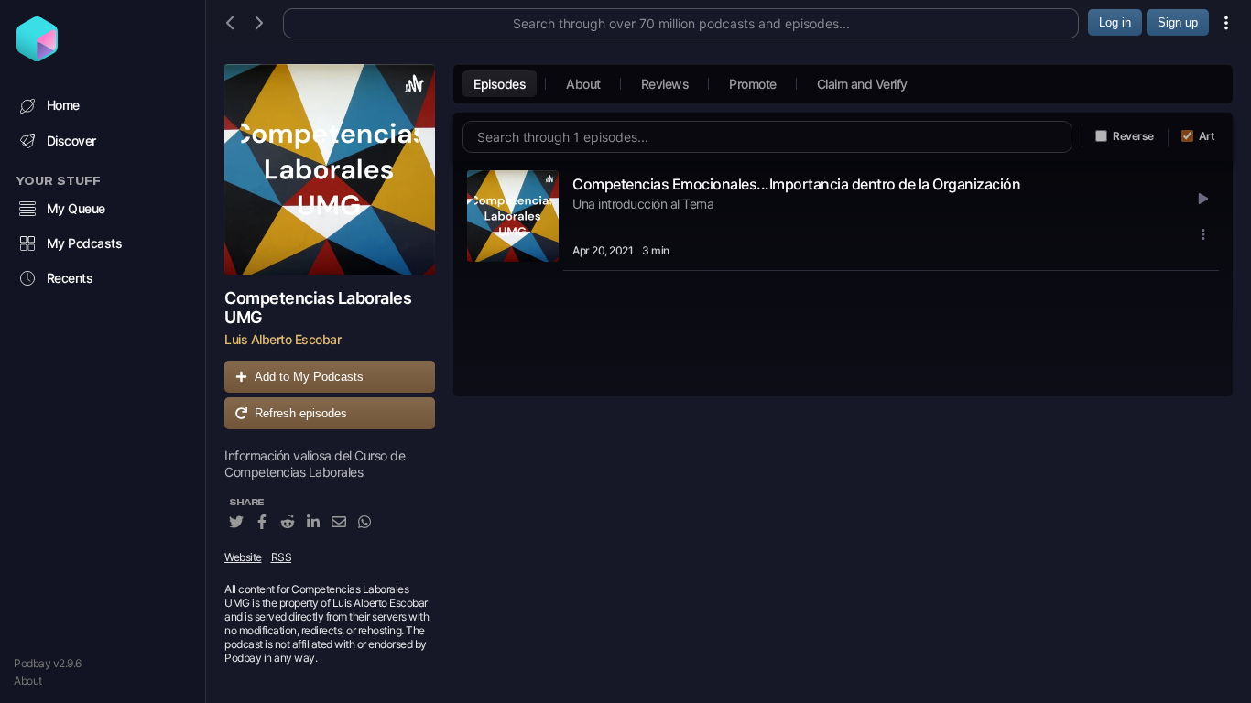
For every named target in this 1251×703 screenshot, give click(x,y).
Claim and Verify (862, 84)
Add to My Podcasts (309, 377)
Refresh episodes (301, 413)
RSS (281, 557)
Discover (71, 140)
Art (1207, 136)
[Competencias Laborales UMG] (329, 169)
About (28, 680)
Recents (70, 278)
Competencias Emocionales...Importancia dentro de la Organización (796, 184)
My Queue (76, 208)
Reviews (665, 84)
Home (63, 105)
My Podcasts (85, 243)
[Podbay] (37, 56)
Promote (753, 84)
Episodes (499, 84)
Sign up (1178, 22)
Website (243, 557)
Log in (1115, 22)
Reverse (1133, 136)
